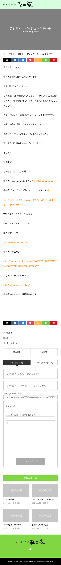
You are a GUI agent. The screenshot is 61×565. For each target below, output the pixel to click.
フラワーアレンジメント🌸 (43, 499)
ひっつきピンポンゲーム (13, 525)
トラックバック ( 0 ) (44, 363)
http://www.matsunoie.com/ (16, 242)
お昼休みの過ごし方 (40, 525)
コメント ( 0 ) (17, 363)
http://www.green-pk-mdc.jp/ (16, 285)
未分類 (37, 31)
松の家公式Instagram (43, 181)
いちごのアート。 (10, 499)
